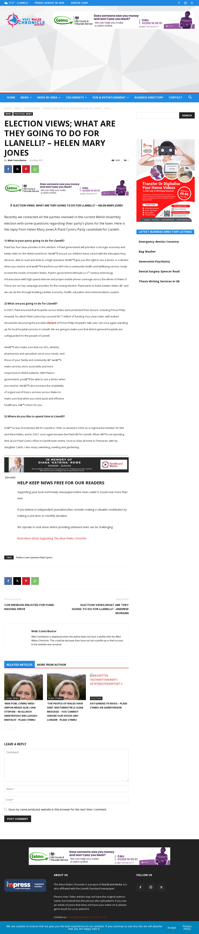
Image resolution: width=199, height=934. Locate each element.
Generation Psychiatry (154, 261)
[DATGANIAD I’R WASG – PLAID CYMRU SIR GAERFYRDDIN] (109, 686)
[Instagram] (185, 3)
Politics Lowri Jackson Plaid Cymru (34, 557)
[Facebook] (179, 3)
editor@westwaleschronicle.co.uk (87, 917)
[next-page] (12, 727)
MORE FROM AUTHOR (51, 664)
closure (51, 323)
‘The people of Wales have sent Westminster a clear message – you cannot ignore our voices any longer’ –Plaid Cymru (65, 712)
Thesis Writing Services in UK (159, 281)
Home (11, 97)
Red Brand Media (112, 884)
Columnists (75, 97)
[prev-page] (6, 727)
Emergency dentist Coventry (159, 241)
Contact (175, 97)
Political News (32, 108)
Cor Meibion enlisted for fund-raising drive (29, 607)
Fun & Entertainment (109, 97)
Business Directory (148, 97)
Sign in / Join (79, 2)
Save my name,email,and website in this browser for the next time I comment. (57, 809)
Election (96, 698)
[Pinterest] (26, 169)
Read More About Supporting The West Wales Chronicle (51, 538)
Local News (12, 698)
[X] (192, 3)
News (25, 97)
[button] (190, 98)
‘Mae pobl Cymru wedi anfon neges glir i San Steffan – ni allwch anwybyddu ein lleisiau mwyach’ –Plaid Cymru (20, 712)
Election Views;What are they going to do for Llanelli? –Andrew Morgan (100, 609)
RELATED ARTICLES (19, 664)
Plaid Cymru (55, 698)
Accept (172, 927)
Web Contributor (17, 160)
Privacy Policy (187, 927)
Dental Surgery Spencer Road (159, 271)
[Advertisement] (99, 63)
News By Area (47, 97)
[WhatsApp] (35, 169)
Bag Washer (147, 251)
